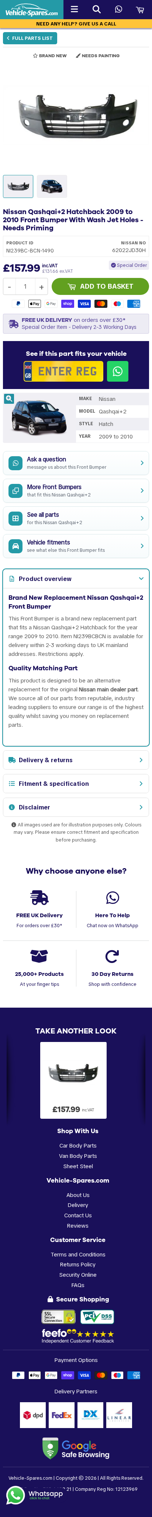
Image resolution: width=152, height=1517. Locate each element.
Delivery (78, 1205)
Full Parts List (32, 38)
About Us (78, 1195)
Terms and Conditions (78, 1254)
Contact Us (78, 1215)
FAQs (78, 1285)
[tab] (76, 579)
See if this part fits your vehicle (76, 353)
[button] (76, 115)
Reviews (78, 1225)
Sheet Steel (78, 1166)
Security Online (78, 1275)
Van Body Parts (78, 1156)
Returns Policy (78, 1264)
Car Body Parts (78, 1145)
